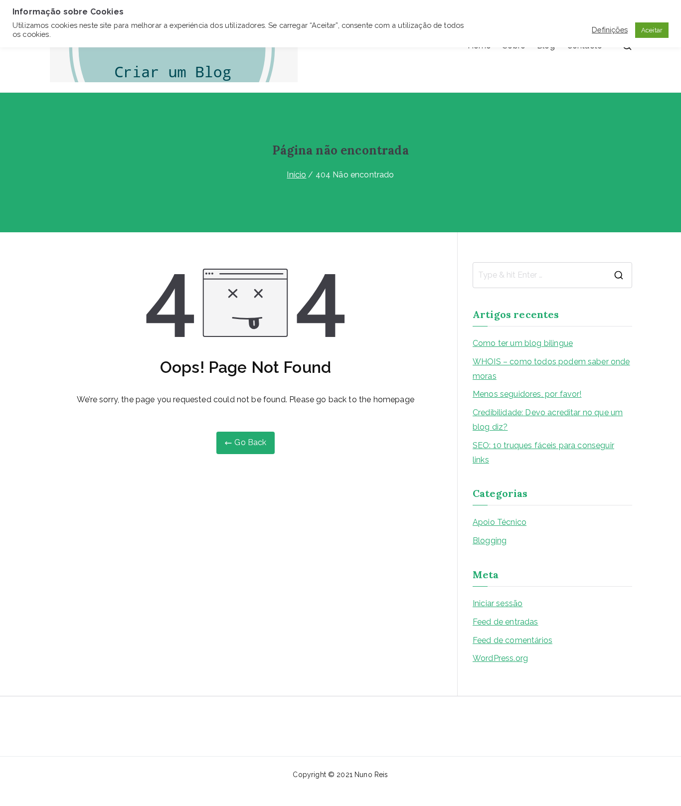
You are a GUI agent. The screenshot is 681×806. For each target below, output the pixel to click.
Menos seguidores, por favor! (527, 394)
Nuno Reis (371, 775)
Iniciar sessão (497, 603)
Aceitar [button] (652, 30)
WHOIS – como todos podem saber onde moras (551, 369)
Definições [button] (610, 29)
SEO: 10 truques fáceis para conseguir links (543, 453)
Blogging (490, 540)
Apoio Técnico (499, 522)
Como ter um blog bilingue (523, 343)
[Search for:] (552, 275)
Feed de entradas (505, 622)
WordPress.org (500, 658)
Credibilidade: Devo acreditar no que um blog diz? (548, 420)
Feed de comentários (512, 640)
